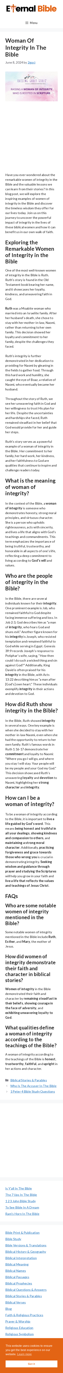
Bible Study (13, 1239)
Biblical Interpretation (21, 1258)
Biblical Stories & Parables (28, 1080)
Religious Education (19, 1328)
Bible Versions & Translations (26, 1245)
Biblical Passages (17, 1277)
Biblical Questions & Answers (26, 1290)
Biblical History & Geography (25, 1252)
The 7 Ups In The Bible (21, 1195)
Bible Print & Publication (22, 1233)
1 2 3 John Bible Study (20, 1201)
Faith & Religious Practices (24, 1315)
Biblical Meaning (17, 1264)
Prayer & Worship (17, 1321)
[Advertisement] (31, 139)
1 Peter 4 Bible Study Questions (32, 1091)
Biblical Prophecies (18, 1283)
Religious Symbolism (19, 1334)
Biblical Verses (15, 1302)
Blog (8, 1309)
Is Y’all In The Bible (18, 1188)
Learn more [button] (24, 1354)
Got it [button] (31, 1363)
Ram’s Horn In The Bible (22, 1214)
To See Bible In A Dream (22, 1207)
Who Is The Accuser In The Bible (33, 1086)
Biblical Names (15, 1271)
